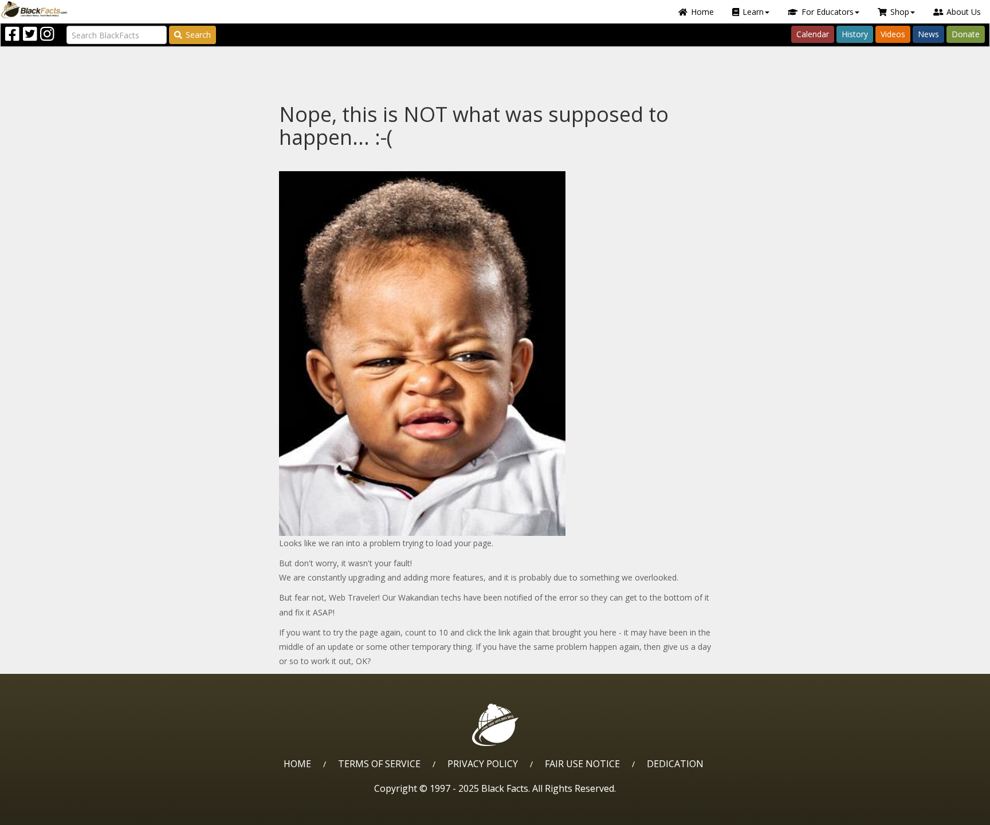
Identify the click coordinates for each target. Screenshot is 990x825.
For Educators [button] (828, 11)
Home (702, 11)
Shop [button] (899, 11)
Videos (893, 34)
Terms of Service (379, 763)
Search (198, 34)
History (855, 34)
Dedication (675, 763)
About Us (963, 11)
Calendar (812, 34)
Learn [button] (753, 11)
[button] (58, 812)
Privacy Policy (482, 763)
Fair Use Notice (582, 763)
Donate (966, 34)
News (928, 34)
